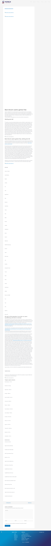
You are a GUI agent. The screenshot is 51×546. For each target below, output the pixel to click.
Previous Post (8, 502)
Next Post (30, 502)
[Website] (28, 520)
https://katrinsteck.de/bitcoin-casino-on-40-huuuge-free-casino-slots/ (22, 340)
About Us (34, 1)
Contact (49, 1)
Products (38, 1)
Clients (46, 1)
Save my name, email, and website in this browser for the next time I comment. (16, 523)
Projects (42, 1)
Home (31, 1)
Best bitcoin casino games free (9, 8)
